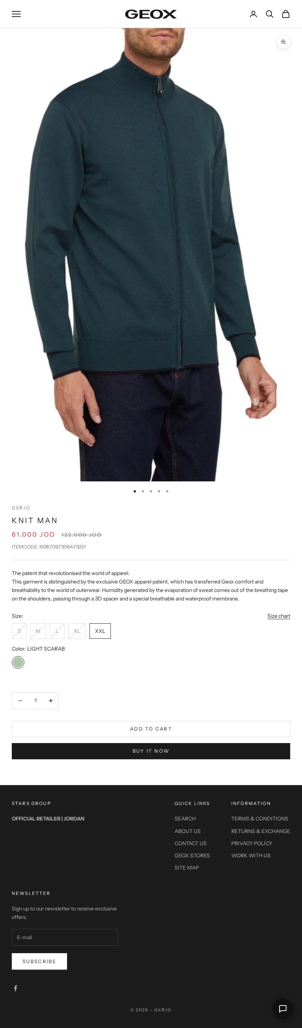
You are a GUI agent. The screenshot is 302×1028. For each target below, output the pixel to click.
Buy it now (151, 751)
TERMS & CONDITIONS (259, 818)
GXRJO (21, 507)
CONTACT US (191, 843)
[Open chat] (283, 1009)
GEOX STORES (192, 855)
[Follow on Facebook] (15, 988)
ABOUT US (188, 831)
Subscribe (39, 961)
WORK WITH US (251, 855)
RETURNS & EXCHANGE (260, 831)
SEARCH (185, 818)
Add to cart (151, 729)
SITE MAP (187, 867)
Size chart (278, 616)
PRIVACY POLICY (251, 843)
